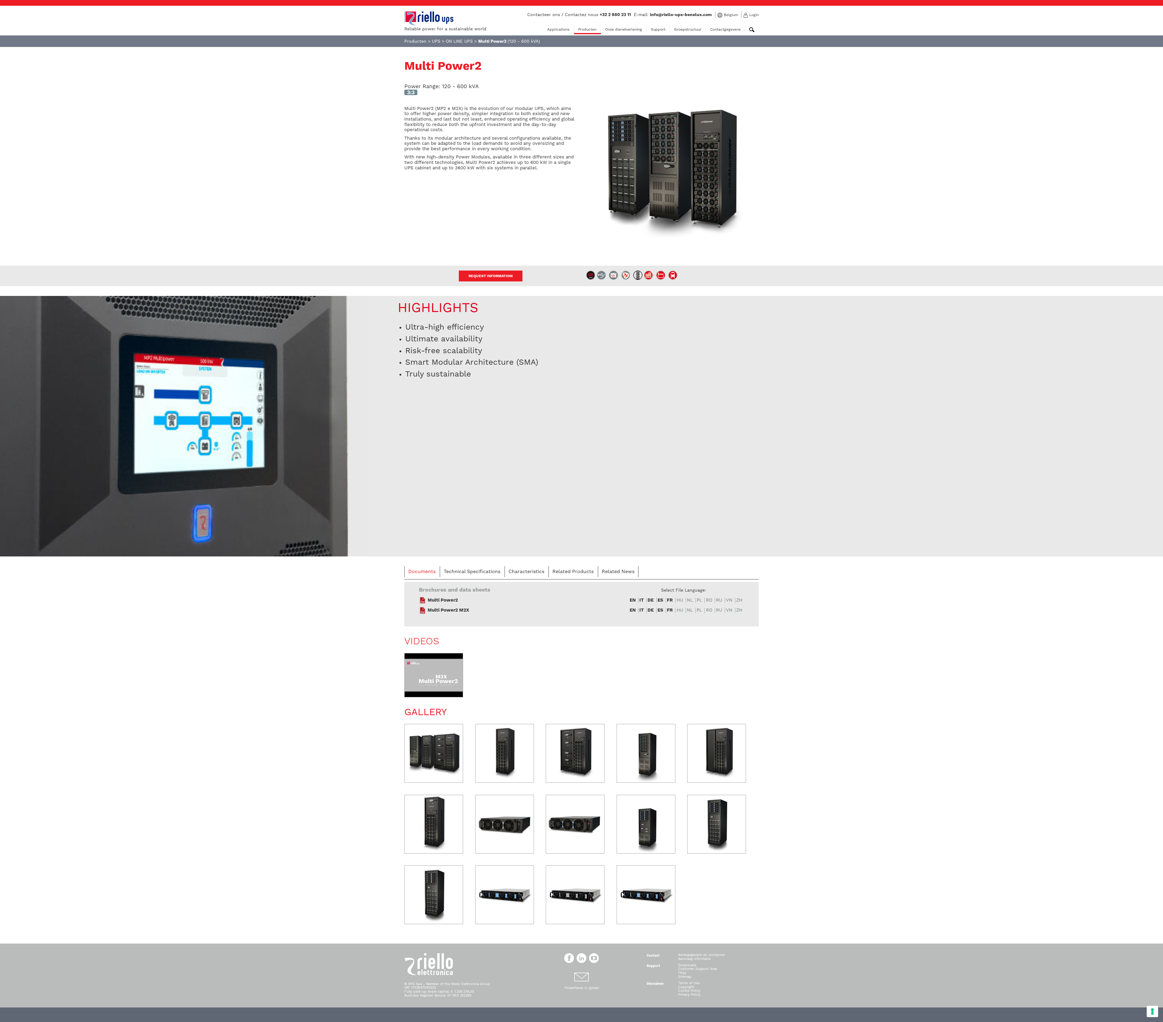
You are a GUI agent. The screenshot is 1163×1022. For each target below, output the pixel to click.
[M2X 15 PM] (575, 894)
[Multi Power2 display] (184, 425)
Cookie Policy (689, 991)
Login (754, 15)
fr (670, 600)
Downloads (687, 965)
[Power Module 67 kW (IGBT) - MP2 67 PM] (504, 824)
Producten (587, 29)
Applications (558, 29)
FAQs (682, 973)
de (651, 600)
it (641, 600)
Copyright (686, 987)
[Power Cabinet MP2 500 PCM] (433, 824)
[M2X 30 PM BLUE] (646, 894)
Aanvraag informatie (694, 959)
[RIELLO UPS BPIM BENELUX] (428, 18)
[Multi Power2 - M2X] (434, 675)
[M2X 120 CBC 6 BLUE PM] (716, 824)
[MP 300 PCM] (646, 753)
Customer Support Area (697, 969)
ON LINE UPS (459, 41)
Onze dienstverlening (623, 29)
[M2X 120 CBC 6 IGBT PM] (433, 894)
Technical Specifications (472, 571)
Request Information (491, 276)
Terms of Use (689, 983)
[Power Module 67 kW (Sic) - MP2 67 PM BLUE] (575, 824)
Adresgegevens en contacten (701, 955)
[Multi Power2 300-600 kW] (433, 753)
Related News (618, 571)
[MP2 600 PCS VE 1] (575, 753)
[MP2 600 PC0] (504, 753)
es (660, 600)
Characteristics (526, 571)
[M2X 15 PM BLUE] (504, 894)
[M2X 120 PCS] (646, 824)
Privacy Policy (689, 995)
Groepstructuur (687, 29)
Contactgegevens (725, 29)
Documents (422, 571)
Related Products (573, 571)
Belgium (731, 15)
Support (658, 29)
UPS (436, 41)
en (633, 600)
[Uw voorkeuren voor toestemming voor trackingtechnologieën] (1152, 1011)
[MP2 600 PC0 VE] (716, 753)
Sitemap (684, 977)
